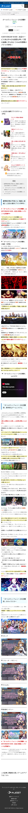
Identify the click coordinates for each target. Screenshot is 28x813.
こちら (19, 754)
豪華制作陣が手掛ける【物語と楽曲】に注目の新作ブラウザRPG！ (14, 184)
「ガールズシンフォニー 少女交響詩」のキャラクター (14, 192)
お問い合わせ (14, 804)
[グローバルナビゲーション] (26, 6)
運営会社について (14, 800)
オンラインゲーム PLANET (5, 6)
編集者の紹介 (14, 798)
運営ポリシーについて (14, 796)
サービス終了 (16, 30)
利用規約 (14, 802)
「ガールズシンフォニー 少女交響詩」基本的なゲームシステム (14, 188)
